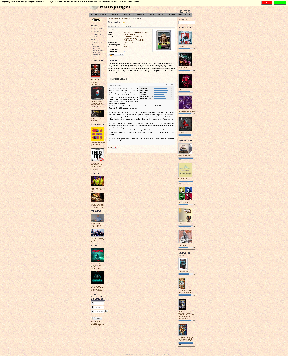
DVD (125, 47)
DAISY (180, 89)
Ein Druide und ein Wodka (186, 111)
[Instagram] (189, 11)
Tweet (110, 147)
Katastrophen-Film (130, 32)
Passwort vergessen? (98, 325)
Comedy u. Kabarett (96, 35)
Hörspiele (96, 32)
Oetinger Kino (128, 42)
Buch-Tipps (96, 46)
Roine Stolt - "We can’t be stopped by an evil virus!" (97, 240)
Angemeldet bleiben (97, 315)
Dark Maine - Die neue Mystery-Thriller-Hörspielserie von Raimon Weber (98, 266)
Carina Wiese (128, 37)
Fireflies (180, 224)
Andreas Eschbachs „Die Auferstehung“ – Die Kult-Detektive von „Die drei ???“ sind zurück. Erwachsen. (97, 105)
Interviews (151, 15)
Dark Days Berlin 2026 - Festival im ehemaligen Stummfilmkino (98, 82)
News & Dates (115, 15)
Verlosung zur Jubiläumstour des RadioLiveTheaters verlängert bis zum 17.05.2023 (96, 166)
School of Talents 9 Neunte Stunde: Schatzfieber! (186, 291)
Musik (94, 39)
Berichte (126, 15)
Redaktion (171, 15)
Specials (161, 15)
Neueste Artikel (101, 15)
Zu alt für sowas (183, 271)
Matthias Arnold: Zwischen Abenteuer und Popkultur (97, 225)
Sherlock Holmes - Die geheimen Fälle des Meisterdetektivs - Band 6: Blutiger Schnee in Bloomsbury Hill (186, 315)
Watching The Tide (184, 156)
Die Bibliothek (182, 68)
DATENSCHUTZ (165, 354)
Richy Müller (140, 40)
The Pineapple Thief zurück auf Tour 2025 (97, 119)
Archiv (187, 15)
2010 (125, 45)
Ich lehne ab (267, 3)
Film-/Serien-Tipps (98, 50)
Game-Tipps (96, 52)
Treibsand (181, 46)
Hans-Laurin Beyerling (131, 38)
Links (180, 15)
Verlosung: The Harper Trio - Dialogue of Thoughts (98, 144)
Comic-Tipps (96, 48)
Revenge (181, 132)
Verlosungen (138, 15)
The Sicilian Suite (183, 179)
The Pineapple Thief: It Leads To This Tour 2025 (97, 189)
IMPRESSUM (156, 354)
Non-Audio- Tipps (96, 43)
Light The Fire (182, 245)
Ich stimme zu (280, 3)
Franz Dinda (138, 37)
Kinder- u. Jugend (143, 32)
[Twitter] (185, 11)
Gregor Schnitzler (129, 34)
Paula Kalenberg (129, 40)
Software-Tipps (97, 54)
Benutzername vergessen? (95, 322)
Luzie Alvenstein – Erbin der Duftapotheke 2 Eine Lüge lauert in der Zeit (185, 339)
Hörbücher (97, 29)
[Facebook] (181, 11)
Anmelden (97, 318)
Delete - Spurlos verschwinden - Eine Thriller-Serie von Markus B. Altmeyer (97, 288)
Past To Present (183, 202)
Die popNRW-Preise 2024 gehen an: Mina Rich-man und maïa (97, 205)
